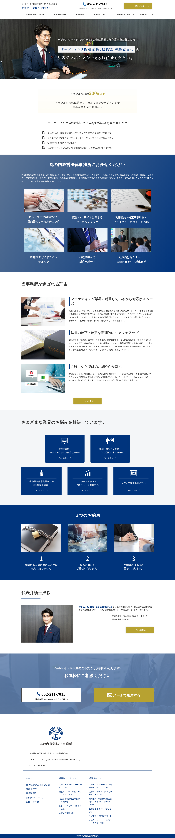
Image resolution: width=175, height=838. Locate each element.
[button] (138, 6)
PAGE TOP (166, 822)
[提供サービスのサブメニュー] (151, 14)
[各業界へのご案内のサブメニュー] (132, 14)
